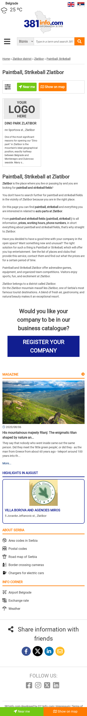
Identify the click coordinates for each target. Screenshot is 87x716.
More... (6, 463)
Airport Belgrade (19, 592)
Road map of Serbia (22, 557)
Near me (23, 711)
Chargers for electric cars (26, 573)
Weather (14, 609)
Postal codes (17, 549)
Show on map (67, 711)
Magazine (10, 374)
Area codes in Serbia (23, 541)
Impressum (63, 706)
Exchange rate (18, 601)
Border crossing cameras (26, 565)
